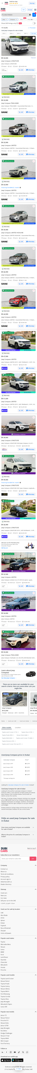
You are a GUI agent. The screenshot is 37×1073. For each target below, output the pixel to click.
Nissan (3, 947)
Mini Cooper (5, 1041)
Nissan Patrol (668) (22, 735)
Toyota (3, 942)
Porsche (3, 970)
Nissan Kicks (5, 1023)
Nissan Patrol (5, 981)
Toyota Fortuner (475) (8, 741)
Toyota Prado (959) (7, 735)
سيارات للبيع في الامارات (8, 903)
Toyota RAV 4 (5, 991)
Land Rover (4, 957)
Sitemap (3, 889)
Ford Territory (5, 1043)
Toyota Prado (5, 984)
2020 (11, 33)
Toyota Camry (5, 986)
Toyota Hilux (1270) (27, 732)
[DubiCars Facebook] (6, 1052)
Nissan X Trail (5, 1036)
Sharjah (3, 931)
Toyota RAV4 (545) (7, 738)
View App (32, 3)
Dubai (3, 923)
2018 (18, 33)
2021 (25, 33)
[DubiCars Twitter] (23, 1052)
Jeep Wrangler (5, 1002)
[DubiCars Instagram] (11, 1052)
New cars (4, 895)
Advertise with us (6, 882)
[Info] (17, 23)
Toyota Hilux (5, 999)
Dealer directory (6, 884)
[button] (2, 3)
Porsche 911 (5, 1020)
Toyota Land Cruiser (7, 979)
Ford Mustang (5, 994)
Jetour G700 (4, 1026)
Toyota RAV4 (5, 1038)
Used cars (4, 893)
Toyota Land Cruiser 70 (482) (24, 738)
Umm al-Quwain (6, 933)
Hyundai (3, 960)
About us (4, 871)
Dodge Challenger (6, 1033)
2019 (3, 33)
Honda (3, 967)
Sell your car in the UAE (8, 901)
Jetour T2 (4, 1015)
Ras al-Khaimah (6, 928)
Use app (30, 9)
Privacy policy (5, 877)
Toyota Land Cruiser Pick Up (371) (12, 744)
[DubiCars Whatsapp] (27, 1052)
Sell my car (4, 548)
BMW (2, 952)
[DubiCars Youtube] (15, 1052)
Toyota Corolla (5, 996)
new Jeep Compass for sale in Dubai (18, 785)
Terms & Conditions (7, 874)
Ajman (3, 920)
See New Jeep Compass (8, 678)
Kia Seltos (4, 1031)
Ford (2, 955)
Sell (23, 9)
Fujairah (3, 925)
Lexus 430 (4, 1007)
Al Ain (2, 918)
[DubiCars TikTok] (19, 1052)
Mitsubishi (4, 965)
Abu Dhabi (4, 915)
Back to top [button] (31, 848)
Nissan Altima (5, 989)
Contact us (4, 869)
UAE (2, 913)
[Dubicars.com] (4, 849)
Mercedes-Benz (6, 944)
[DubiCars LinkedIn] (2, 1052)
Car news (4, 898)
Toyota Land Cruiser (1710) (10, 732)
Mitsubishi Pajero (6, 1004)
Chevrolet (4, 962)
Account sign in (6, 879)
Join (33, 859)
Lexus (2, 949)
